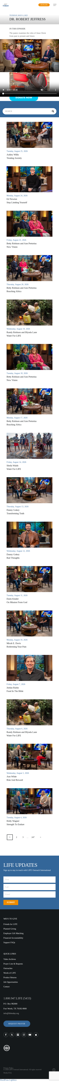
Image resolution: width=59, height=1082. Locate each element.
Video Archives (9, 959)
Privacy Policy (8, 1068)
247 (33, 837)
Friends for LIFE (10, 924)
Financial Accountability (13, 938)
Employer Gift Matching (13, 933)
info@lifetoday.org (11, 1013)
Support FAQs (9, 942)
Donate (44, 5)
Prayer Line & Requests (13, 964)
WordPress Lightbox (8, 1080)
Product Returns (9, 977)
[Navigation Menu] (54, 4)
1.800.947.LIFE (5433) (17, 998)
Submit (11, 902)
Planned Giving (9, 929)
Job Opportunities (10, 982)
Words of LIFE (9, 973)
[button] (16, 1024)
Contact (6, 987)
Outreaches (7, 968)
